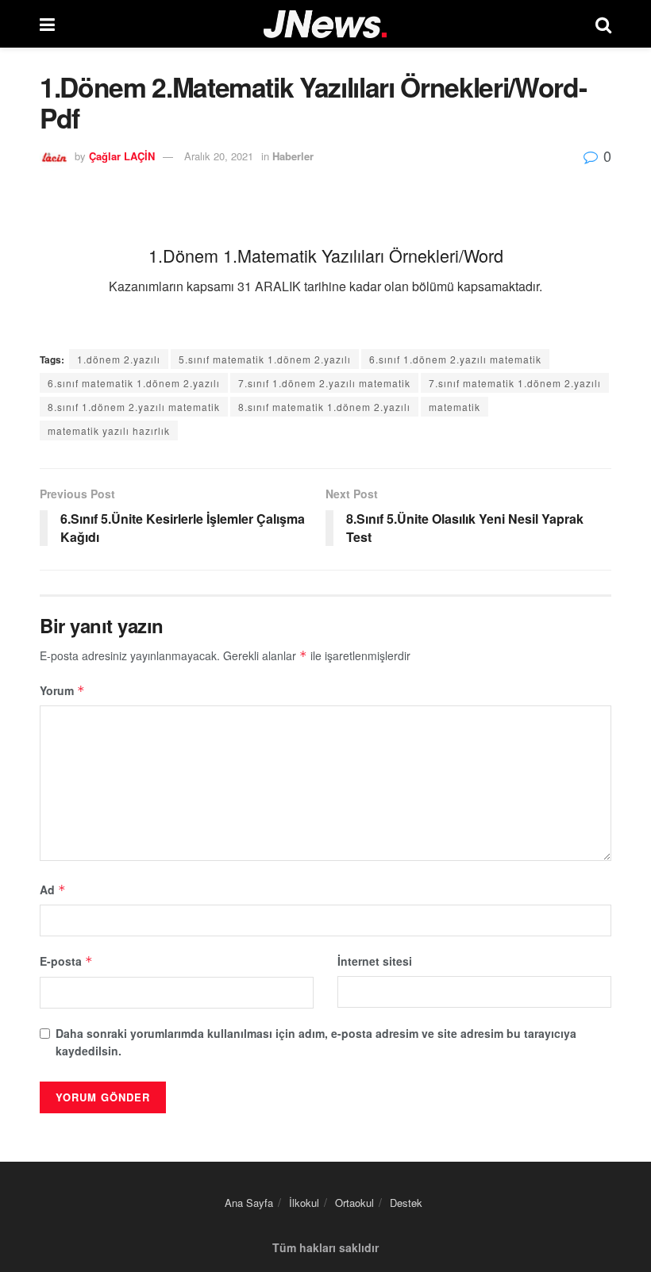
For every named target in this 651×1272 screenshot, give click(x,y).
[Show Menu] (47, 24)
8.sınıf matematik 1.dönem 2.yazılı (324, 406)
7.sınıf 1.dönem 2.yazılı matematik (324, 383)
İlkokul (304, 1202)
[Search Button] (603, 24)
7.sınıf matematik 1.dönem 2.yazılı (515, 383)
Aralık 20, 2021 (218, 155)
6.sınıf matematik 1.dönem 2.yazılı (134, 383)
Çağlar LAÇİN (122, 155)
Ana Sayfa (249, 1202)
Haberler (293, 155)
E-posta (66, 961)
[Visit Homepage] (325, 24)
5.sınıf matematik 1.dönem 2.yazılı (265, 359)
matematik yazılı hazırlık (109, 430)
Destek (406, 1202)
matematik (454, 406)
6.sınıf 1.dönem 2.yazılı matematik (455, 359)
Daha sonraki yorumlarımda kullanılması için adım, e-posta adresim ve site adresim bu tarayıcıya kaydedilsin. (316, 1042)
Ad (53, 889)
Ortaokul (354, 1202)
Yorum (62, 690)
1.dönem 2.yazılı (118, 359)
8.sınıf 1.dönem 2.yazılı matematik (134, 406)
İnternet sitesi (374, 961)
